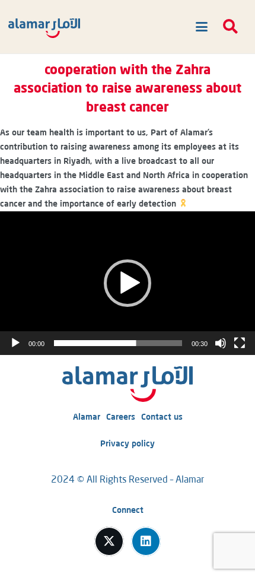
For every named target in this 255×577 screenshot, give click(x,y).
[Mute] (221, 343)
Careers (120, 417)
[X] (109, 541)
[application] (127, 283)
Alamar (86, 417)
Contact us (162, 417)
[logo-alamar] (44, 28)
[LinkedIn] (146, 541)
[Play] (15, 343)
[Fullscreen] (240, 343)
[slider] (118, 343)
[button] (199, 27)
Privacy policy (127, 444)
